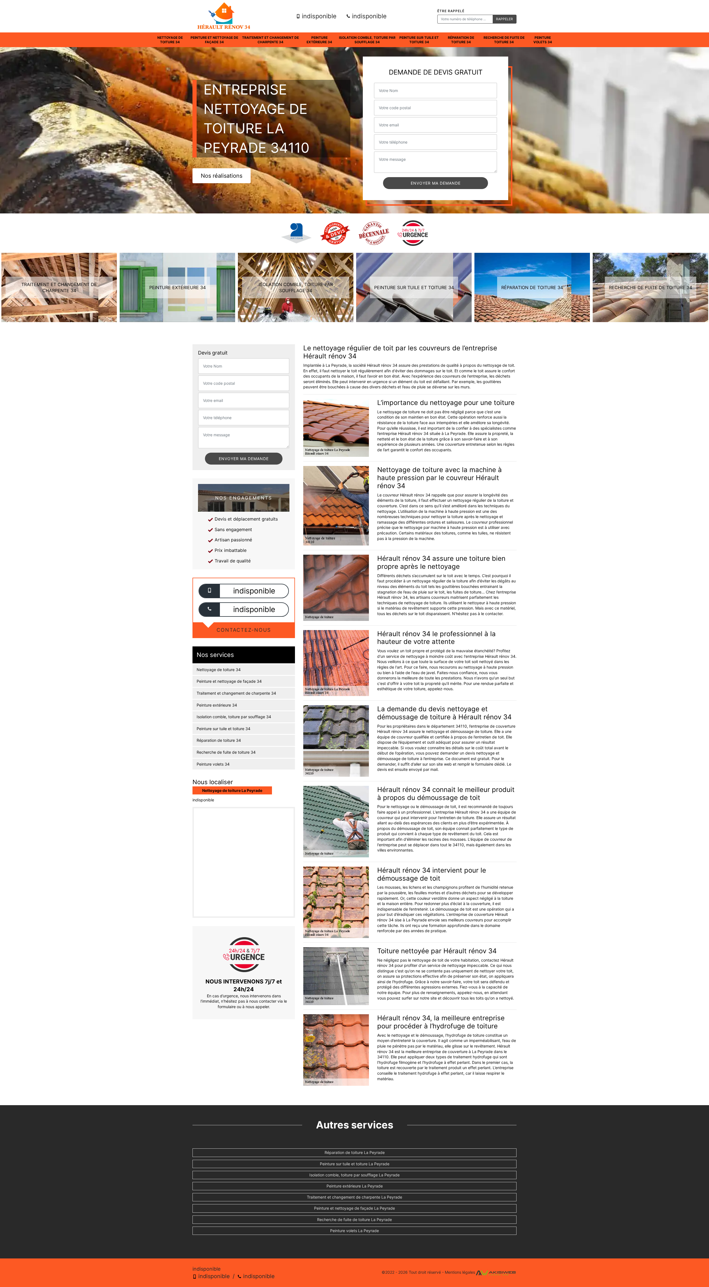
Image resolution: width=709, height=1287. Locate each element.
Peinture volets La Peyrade (354, 1230)
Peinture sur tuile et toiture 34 (419, 39)
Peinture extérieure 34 (319, 39)
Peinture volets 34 (542, 39)
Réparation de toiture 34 (461, 39)
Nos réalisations (221, 175)
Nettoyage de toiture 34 (170, 39)
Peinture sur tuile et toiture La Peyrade (354, 1163)
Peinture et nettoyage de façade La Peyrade (354, 1208)
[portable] (209, 591)
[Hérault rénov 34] (223, 16)
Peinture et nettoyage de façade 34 (214, 39)
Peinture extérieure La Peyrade (355, 1186)
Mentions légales (460, 1272)
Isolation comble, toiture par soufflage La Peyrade (354, 1175)
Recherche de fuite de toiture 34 (504, 39)
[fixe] (209, 609)
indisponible (318, 16)
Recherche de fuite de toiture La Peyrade (354, 1219)
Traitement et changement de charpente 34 (270, 39)
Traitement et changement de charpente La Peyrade (354, 1197)
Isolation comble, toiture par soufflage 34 (367, 39)
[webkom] (496, 1272)
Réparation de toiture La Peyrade (355, 1152)
